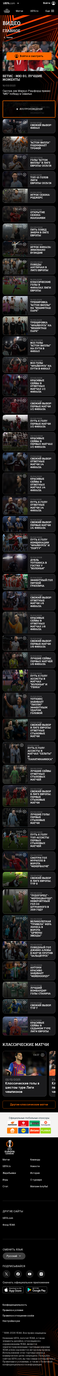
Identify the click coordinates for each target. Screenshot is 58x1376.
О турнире (36, 1180)
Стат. (6, 1186)
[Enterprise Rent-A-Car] (34, 1123)
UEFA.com (8, 1218)
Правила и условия (13, 1310)
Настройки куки (11, 1321)
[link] (19, 10)
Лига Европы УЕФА (7, 11)
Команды (35, 1159)
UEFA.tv (7, 1166)
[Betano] (34, 1130)
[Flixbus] (45, 1130)
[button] (49, 10)
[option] (29, 109)
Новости (35, 1166)
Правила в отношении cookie (18, 1315)
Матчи (6, 1159)
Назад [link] (9, 37)
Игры (5, 1180)
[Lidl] (23, 1130)
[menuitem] (20, 10)
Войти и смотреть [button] (31, 56)
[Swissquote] (45, 1123)
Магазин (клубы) (39, 1186)
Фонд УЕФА (9, 1225)
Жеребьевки (9, 1173)
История (35, 1173)
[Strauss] (23, 1123)
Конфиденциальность (15, 1305)
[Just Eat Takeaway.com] (12, 1130)
